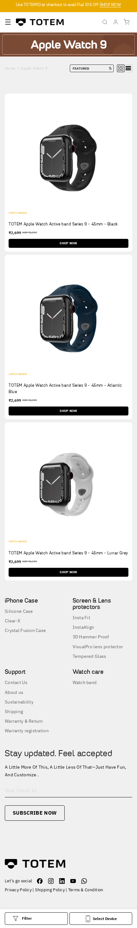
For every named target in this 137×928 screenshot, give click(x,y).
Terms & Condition (85, 890)
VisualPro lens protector (98, 647)
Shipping (14, 711)
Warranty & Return (24, 721)
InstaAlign (83, 627)
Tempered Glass (89, 656)
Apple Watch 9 (34, 68)
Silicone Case (19, 611)
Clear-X (12, 621)
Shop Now (68, 243)
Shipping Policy (50, 890)
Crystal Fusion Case (25, 630)
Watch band (85, 682)
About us (14, 692)
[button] (8, 22)
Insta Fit (81, 617)
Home (10, 68)
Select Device (105, 918)
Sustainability (19, 702)
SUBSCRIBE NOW (35, 813)
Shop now (110, 5)
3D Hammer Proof (91, 637)
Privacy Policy (18, 890)
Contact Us (16, 682)
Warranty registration (27, 731)
